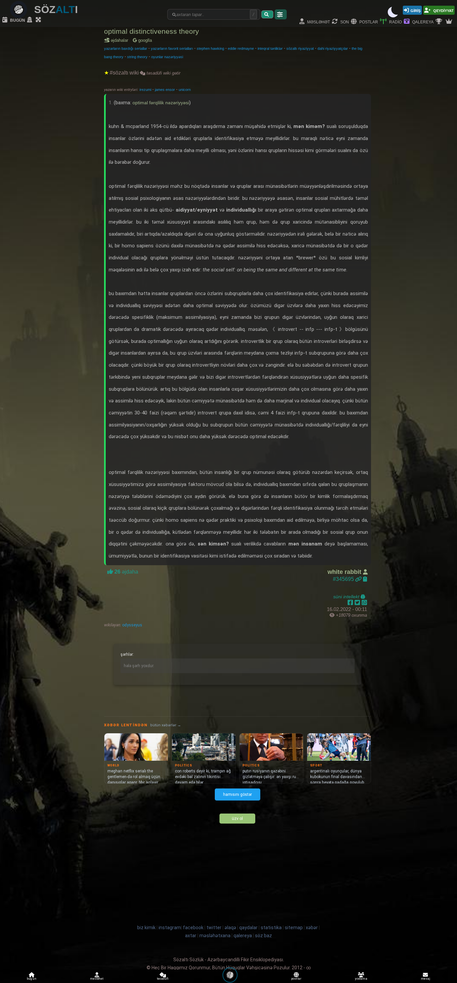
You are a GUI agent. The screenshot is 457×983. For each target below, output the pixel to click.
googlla (144, 40)
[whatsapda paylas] (364, 602)
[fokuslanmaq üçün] (39, 20)
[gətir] (267, 14)
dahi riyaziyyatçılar (332, 48)
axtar (190, 935)
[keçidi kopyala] (365, 579)
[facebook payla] (351, 602)
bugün (17, 20)
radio (395, 21)
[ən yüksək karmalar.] (450, 21)
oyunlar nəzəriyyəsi (167, 57)
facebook (193, 927)
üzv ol (237, 818)
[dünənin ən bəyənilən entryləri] (440, 21)
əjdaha (125, 572)
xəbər (312, 927)
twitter (213, 927)
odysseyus (131, 625)
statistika (271, 927)
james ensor (165, 90)
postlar (368, 21)
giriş (415, 10)
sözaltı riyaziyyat (300, 48)
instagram (170, 927)
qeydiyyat (443, 10)
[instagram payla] (358, 602)
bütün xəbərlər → (165, 725)
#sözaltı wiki (124, 73)
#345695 (344, 579)
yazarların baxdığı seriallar (125, 48)
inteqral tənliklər (270, 48)
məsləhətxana (215, 935)
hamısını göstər (237, 794)
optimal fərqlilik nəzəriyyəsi (160, 102)
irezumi (146, 90)
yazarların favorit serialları (172, 48)
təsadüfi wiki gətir (162, 73)
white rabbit (345, 572)
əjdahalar (120, 40)
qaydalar (248, 927)
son (344, 21)
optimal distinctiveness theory (151, 31)
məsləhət (318, 21)
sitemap (294, 927)
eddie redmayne (241, 48)
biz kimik (147, 927)
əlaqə (230, 927)
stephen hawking (210, 48)
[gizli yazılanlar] (30, 20)
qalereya (422, 21)
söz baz (263, 935)
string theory (137, 57)
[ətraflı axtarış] (281, 14)
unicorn (185, 90)
